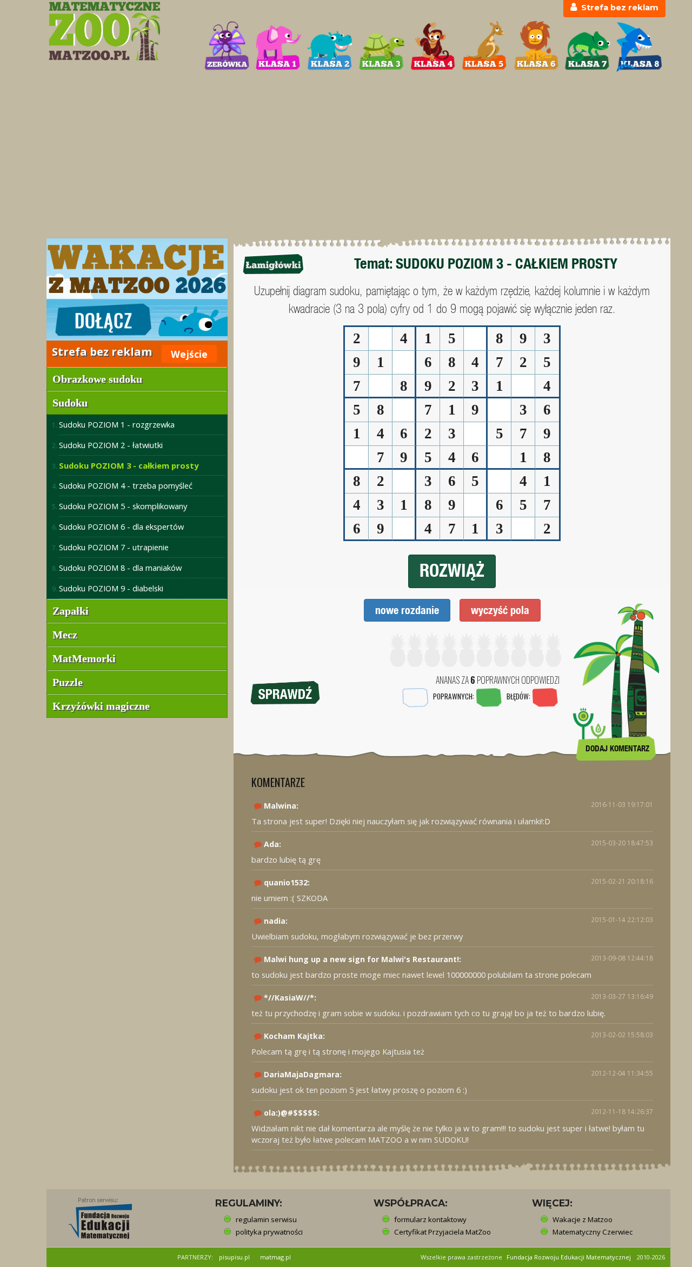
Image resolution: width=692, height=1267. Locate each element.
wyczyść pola (500, 610)
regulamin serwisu (266, 1219)
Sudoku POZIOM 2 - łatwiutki (111, 444)
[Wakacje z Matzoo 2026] (137, 289)
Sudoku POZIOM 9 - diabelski (111, 588)
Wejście (189, 354)
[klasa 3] (381, 46)
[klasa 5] (484, 46)
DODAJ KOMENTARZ (617, 748)
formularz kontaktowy (430, 1219)
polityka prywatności (269, 1232)
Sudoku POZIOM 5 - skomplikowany (123, 506)
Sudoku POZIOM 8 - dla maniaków (120, 567)
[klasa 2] (329, 46)
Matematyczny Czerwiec (593, 1232)
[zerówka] (227, 46)
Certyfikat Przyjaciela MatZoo (442, 1232)
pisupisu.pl (234, 1257)
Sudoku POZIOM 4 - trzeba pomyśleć (125, 485)
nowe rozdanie (407, 610)
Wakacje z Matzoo (583, 1219)
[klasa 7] (587, 46)
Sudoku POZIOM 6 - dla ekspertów (121, 526)
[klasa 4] (433, 46)
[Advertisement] (346, 156)
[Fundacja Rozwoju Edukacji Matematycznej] (92, 1215)
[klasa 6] (536, 46)
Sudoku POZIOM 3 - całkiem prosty (128, 465)
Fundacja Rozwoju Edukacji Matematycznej (569, 1257)
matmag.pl (275, 1257)
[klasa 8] (639, 46)
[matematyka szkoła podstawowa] (119, 31)
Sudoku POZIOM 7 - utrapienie (114, 547)
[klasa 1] (278, 46)
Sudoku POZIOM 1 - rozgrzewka (117, 424)
